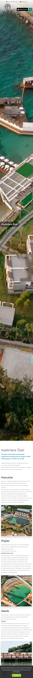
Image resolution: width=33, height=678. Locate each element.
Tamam (16, 675)
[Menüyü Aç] (30, 9)
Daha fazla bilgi (16, 671)
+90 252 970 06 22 (12, 1)
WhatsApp (24, 1)
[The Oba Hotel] (8, 9)
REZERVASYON (23, 9)
